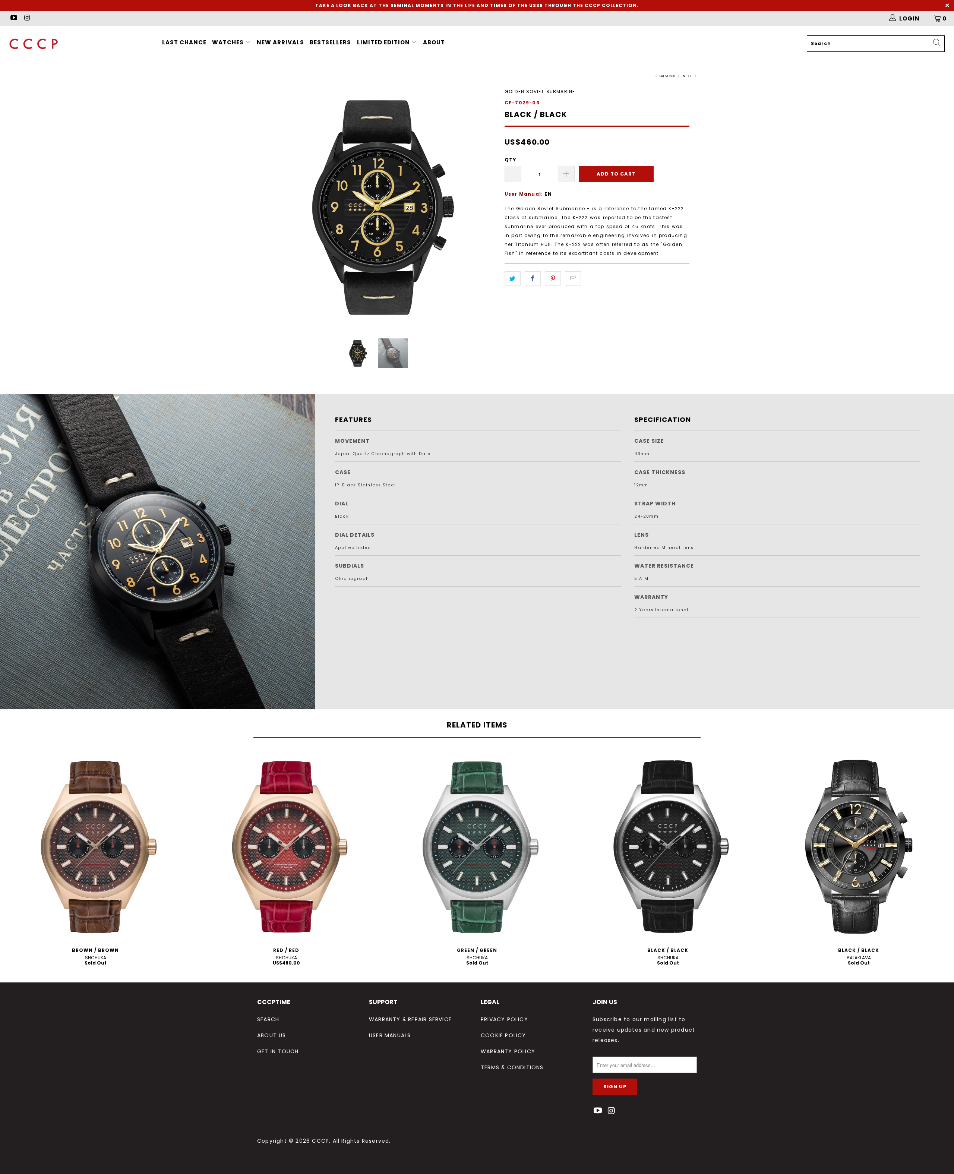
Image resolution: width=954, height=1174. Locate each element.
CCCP (320, 1141)
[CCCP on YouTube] (13, 18)
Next (688, 76)
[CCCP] (80, 43)
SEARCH (268, 1019)
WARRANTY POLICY (508, 1051)
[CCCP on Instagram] (27, 18)
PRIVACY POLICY (504, 1019)
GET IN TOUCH (277, 1051)
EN (548, 194)
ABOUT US (271, 1035)
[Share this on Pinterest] (553, 278)
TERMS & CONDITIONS (512, 1067)
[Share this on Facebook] (533, 278)
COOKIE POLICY (503, 1035)
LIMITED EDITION (384, 42)
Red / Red (286, 846)
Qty (511, 159)
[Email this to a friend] (573, 278)
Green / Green (477, 846)
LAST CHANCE (184, 42)
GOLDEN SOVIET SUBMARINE (540, 91)
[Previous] (270, 207)
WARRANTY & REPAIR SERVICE (410, 1019)
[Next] (484, 207)
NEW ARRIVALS (280, 42)
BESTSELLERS (330, 42)
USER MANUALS (390, 1035)
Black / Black (667, 846)
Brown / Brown (95, 846)
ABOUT (434, 42)
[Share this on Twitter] (513, 278)
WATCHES (228, 42)
